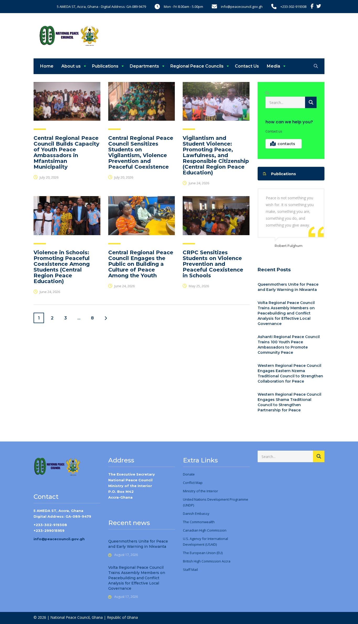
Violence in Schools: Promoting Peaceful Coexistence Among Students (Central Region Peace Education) (62, 266)
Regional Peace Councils (197, 66)
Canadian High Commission (204, 530)
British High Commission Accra (206, 561)
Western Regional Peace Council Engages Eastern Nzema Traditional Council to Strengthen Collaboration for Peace (290, 373)
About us (71, 66)
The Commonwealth (199, 522)
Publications (105, 66)
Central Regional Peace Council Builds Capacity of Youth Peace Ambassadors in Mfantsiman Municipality (66, 152)
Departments (144, 66)
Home (46, 66)
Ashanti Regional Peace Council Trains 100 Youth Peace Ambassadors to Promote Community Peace (289, 344)
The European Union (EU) (203, 552)
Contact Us (247, 66)
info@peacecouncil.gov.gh (59, 539)
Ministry (189, 491)
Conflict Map (193, 482)
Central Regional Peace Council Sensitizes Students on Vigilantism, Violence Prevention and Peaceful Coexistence (140, 152)
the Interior (209, 491)
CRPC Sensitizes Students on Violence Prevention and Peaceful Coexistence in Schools (213, 264)
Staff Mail (190, 569)
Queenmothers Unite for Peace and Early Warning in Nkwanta (288, 287)
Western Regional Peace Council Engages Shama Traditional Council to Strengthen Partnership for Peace (289, 402)
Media (273, 66)
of (198, 491)
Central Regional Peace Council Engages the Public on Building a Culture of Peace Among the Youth (140, 264)
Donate (189, 474)
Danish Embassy (196, 513)
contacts (286, 143)
